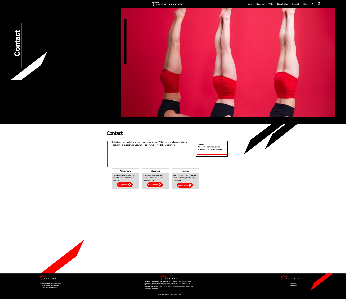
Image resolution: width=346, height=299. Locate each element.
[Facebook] (312, 3)
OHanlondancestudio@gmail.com (213, 149)
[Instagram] (319, 3)
